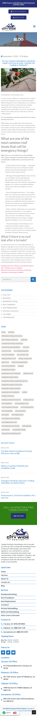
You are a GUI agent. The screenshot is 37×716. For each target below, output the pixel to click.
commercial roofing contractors (12, 343)
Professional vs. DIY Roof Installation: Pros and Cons (18, 496)
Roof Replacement (10, 308)
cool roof (26, 347)
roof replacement (17, 415)
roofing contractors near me (11, 400)
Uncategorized (8, 317)
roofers (24, 392)
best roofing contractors (10, 340)
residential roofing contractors (12, 385)
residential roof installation (10, 392)
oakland (20, 366)
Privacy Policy (27, 711)
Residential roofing (10, 301)
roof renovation (20, 411)
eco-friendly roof (22, 355)
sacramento (6, 430)
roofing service (28, 400)
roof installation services (10, 407)
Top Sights (7, 314)
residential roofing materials (11, 388)
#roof (3, 332)
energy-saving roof (25, 358)
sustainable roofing (19, 430)
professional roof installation (11, 373)
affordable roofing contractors (12, 336)
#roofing (11, 332)
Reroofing (6, 298)
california (24, 340)
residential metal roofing (10, 377)
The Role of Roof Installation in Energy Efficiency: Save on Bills (16, 452)
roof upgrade (26, 426)
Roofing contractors (10, 311)
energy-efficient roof (9, 358)
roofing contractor (8, 396)
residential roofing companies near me (14, 381)
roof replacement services (10, 426)
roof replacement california (11, 418)
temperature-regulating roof (11, 433)
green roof (5, 362)
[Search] (33, 279)
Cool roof (6, 295)
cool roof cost (6, 351)
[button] (34, 26)
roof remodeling (7, 411)
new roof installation (8, 366)
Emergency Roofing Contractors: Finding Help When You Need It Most (17, 482)
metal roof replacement (19, 362)
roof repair (5, 415)
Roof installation (9, 304)
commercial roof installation (11, 347)
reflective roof (28, 373)
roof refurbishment (27, 407)
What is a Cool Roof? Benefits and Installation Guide (14, 467)
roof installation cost (21, 403)
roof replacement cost (9, 422)
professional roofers (8, 370)
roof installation (7, 403)
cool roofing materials (21, 351)
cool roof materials (8, 355)
